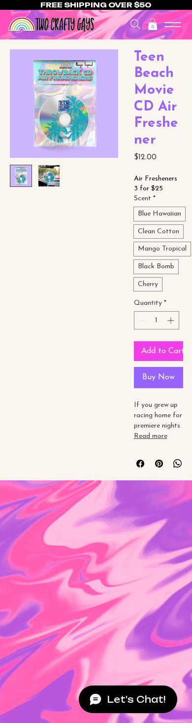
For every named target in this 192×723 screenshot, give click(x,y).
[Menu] (173, 24)
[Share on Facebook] (140, 464)
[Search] (135, 24)
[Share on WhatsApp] (178, 464)
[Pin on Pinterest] (159, 464)
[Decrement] (141, 320)
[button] (153, 24)
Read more (150, 436)
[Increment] (171, 320)
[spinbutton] (156, 320)
